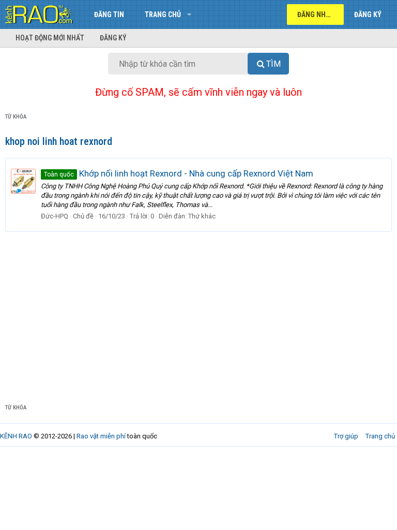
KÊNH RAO (16, 436)
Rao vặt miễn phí (101, 436)
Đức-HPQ (54, 216)
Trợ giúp (346, 436)
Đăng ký (113, 38)
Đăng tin (109, 14)
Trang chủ (163, 14)
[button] (189, 14)
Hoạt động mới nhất (50, 38)
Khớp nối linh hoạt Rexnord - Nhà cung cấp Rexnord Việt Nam (178, 173)
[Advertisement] (198, 309)
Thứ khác (202, 216)
